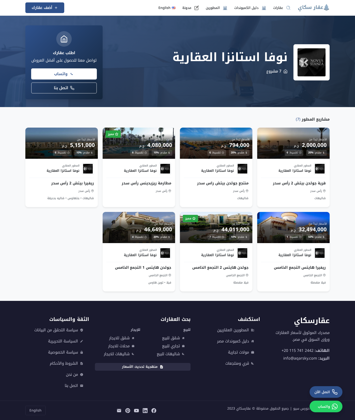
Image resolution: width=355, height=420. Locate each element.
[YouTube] (136, 410)
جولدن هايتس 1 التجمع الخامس (143, 267)
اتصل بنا (61, 88)
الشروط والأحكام (64, 363)
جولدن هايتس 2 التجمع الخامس (220, 267)
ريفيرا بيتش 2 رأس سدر (72, 183)
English (35, 410)
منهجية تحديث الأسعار (140, 366)
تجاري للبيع (171, 346)
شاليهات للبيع (168, 354)
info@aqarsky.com (300, 358)
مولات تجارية (238, 352)
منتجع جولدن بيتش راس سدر (222, 183)
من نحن (72, 374)
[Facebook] (153, 410)
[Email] (119, 410)
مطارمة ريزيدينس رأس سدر (146, 183)
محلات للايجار (119, 346)
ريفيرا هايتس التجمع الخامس (300, 267)
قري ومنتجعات (237, 363)
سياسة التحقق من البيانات (56, 330)
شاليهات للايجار (117, 354)
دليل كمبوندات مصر (233, 341)
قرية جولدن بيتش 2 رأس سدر (299, 183)
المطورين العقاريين (233, 330)
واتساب (61, 74)
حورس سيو (301, 408)
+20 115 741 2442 (297, 350)
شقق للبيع (171, 338)
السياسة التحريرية (63, 341)
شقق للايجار (119, 338)
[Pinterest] (127, 410)
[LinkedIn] (145, 410)
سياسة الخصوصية (63, 352)
